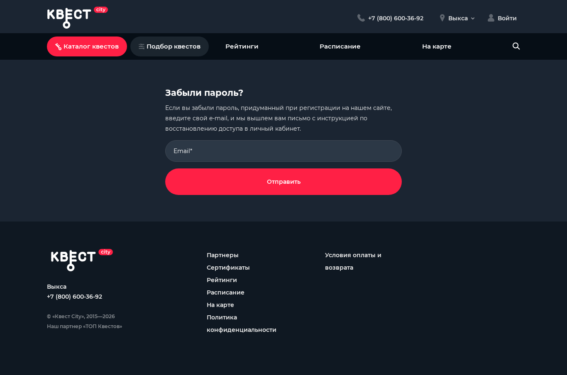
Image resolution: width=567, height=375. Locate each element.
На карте (437, 46)
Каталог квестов (91, 46)
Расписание (340, 46)
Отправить (284, 181)
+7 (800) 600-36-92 (74, 296)
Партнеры (223, 255)
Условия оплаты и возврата (353, 261)
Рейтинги (242, 46)
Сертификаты (228, 267)
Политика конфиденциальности (241, 324)
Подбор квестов (173, 46)
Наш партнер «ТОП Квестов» (84, 326)
